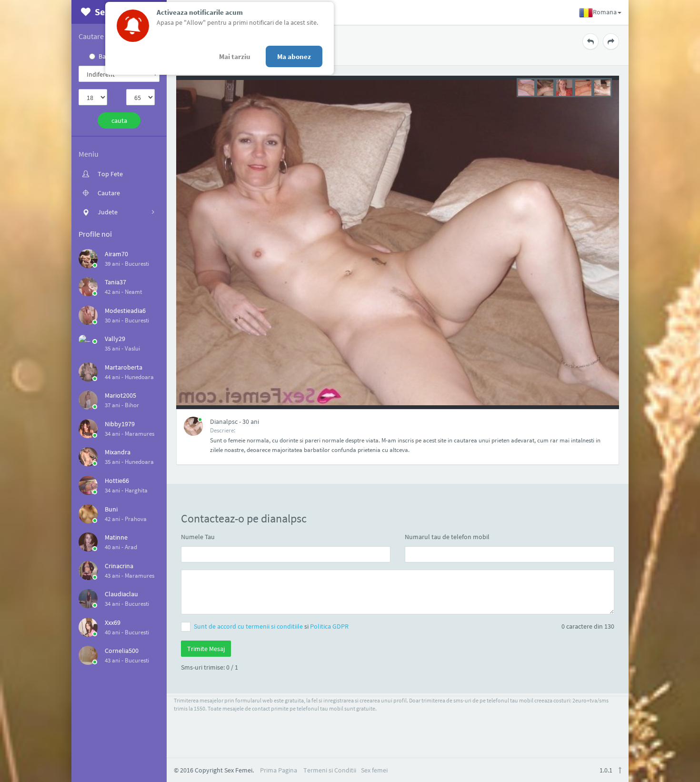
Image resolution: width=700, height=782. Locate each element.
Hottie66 (117, 480)
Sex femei (374, 770)
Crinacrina (119, 565)
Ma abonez (294, 56)
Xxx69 (112, 622)
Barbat (108, 56)
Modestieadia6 (125, 310)
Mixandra (117, 452)
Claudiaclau (121, 594)
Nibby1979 (120, 424)
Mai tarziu (234, 56)
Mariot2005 (120, 395)
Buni (111, 509)
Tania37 (115, 282)
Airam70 (116, 254)
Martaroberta (123, 367)
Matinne (116, 537)
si (271, 626)
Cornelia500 (122, 650)
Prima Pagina (278, 770)
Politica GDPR (329, 626)
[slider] (564, 86)
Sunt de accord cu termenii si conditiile (249, 626)
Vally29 (115, 338)
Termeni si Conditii (329, 770)
